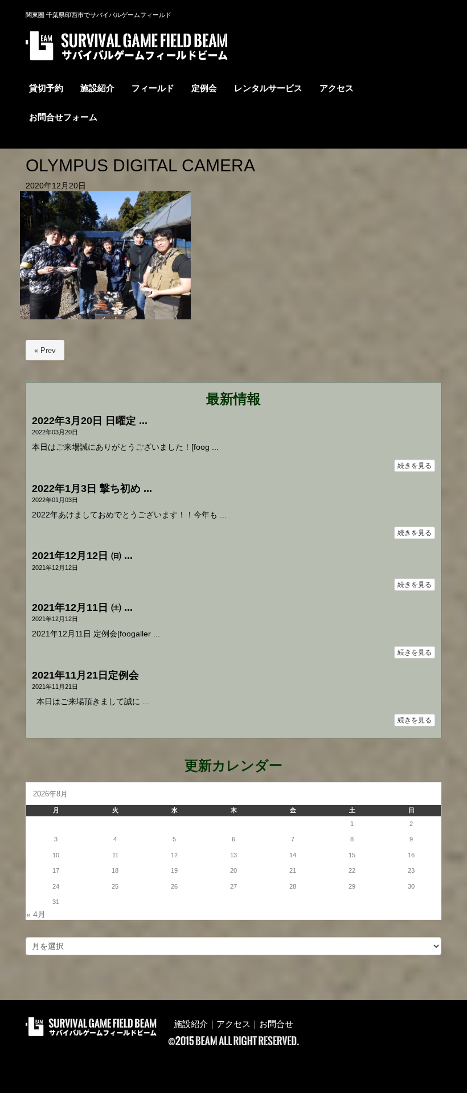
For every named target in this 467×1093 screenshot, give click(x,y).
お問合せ (276, 1024)
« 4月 (36, 914)
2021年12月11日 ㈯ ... (82, 607)
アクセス (233, 1024)
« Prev (45, 350)
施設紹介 (191, 1024)
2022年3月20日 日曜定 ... (90, 420)
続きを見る (415, 466)
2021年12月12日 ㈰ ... (82, 555)
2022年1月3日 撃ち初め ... (92, 488)
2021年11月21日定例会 (85, 675)
